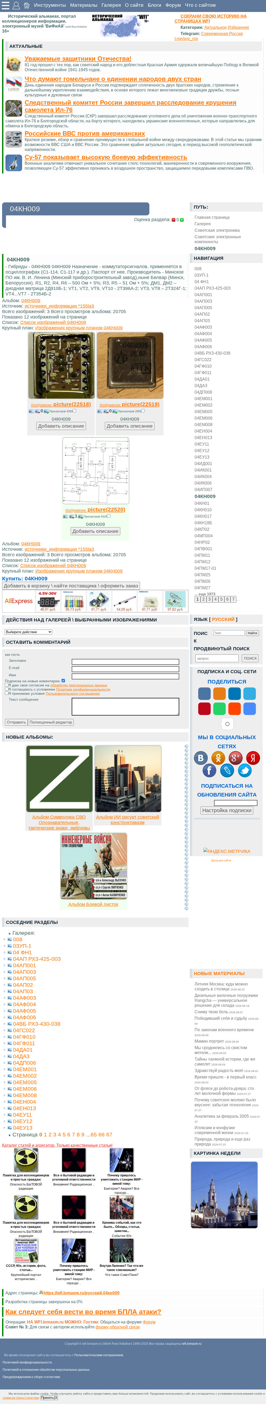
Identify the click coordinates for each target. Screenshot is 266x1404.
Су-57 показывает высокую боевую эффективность (106, 157)
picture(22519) (129, 404)
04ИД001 (203, 463)
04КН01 (202, 503)
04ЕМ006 (203, 418)
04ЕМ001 (203, 398)
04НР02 (202, 542)
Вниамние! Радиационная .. (73, 1184)
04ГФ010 (203, 366)
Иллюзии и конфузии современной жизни (221, 1130)
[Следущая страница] (186, 827)
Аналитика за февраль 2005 (228, 1118)
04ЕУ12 (202, 450)
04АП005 (203, 307)
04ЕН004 (203, 431)
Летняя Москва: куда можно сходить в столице (221, 986)
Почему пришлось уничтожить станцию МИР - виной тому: (122, 1180)
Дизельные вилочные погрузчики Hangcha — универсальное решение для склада (226, 1000)
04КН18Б (203, 522)
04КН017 (203, 516)
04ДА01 (202, 379)
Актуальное (215, 27)
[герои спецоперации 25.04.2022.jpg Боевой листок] (93, 898)
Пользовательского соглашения (73, 693)
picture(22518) (61, 404)
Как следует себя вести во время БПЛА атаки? (83, 1311)
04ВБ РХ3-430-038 (212, 353)
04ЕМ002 (203, 405)
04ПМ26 (202, 581)
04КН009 (205, 496)
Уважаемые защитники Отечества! (78, 58)
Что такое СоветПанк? (121, 1275)
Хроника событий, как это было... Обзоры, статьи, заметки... (121, 1227)
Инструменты (50, 5)
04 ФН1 (202, 281)
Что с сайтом (200, 5)
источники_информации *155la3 (59, 306)
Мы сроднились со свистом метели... (221, 1050)
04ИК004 (203, 476)
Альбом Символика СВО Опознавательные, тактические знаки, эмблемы (59, 822)
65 (94, 1134)
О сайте (134, 5)
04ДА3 (201, 385)
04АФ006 (203, 346)
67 (109, 1134)
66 (101, 1134)
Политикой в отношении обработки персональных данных (46, 1370)
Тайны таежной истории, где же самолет (225, 1061)
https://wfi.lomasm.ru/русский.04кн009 (81, 1292)
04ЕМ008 (203, 424)
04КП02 (202, 529)
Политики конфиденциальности (83, 689)
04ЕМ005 (203, 411)
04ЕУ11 (202, 444)
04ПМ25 (202, 574)
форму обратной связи (118, 1326)
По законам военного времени (224, 1032)
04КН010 (203, 509)
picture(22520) (95, 509)
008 (198, 268)
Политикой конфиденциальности (27, 1362)
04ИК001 (203, 470)
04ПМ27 (202, 587)
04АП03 (202, 320)
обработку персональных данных (78, 685)
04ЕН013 (203, 437)
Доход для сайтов (221, 860)
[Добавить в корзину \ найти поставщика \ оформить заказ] (95, 601)
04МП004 (204, 535)
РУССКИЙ (223, 619)
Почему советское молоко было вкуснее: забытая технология (227, 1104)
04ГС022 (203, 359)
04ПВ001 (203, 548)
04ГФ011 (203, 372)
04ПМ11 (202, 555)
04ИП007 (203, 489)
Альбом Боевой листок (93, 904)
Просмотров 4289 (61, 411)
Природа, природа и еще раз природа (222, 1141)
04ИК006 (203, 483)
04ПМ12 (202, 561)
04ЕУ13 (202, 457)
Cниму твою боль (219, 1011)
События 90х (121, 1236)
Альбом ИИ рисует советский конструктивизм (127, 819)
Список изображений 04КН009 (53, 322)
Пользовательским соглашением (98, 1355)
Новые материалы (219, 973)
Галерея (111, 5)
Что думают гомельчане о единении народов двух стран (113, 78)
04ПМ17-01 (205, 568)
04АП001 (203, 294)
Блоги (154, 5)
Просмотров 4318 (95, 516)
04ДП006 (203, 392)
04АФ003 (203, 327)
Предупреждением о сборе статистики (31, 1377)
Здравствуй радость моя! (226, 1070)
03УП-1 (202, 275)
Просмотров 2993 (129, 411)
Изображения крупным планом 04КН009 (79, 327)
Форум (173, 5)
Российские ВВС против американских (85, 133)
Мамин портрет (217, 1041)
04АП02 (202, 314)
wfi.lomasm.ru (192, 1344)
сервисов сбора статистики (21, 1397)
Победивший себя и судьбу (227, 1020)
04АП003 (203, 301)
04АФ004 (203, 333)
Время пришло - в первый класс (226, 1079)
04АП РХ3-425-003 (213, 288)
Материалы (83, 5)
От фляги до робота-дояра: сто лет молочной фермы (224, 1091)
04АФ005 (203, 340)
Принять (47, 1398)
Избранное (238, 27)
